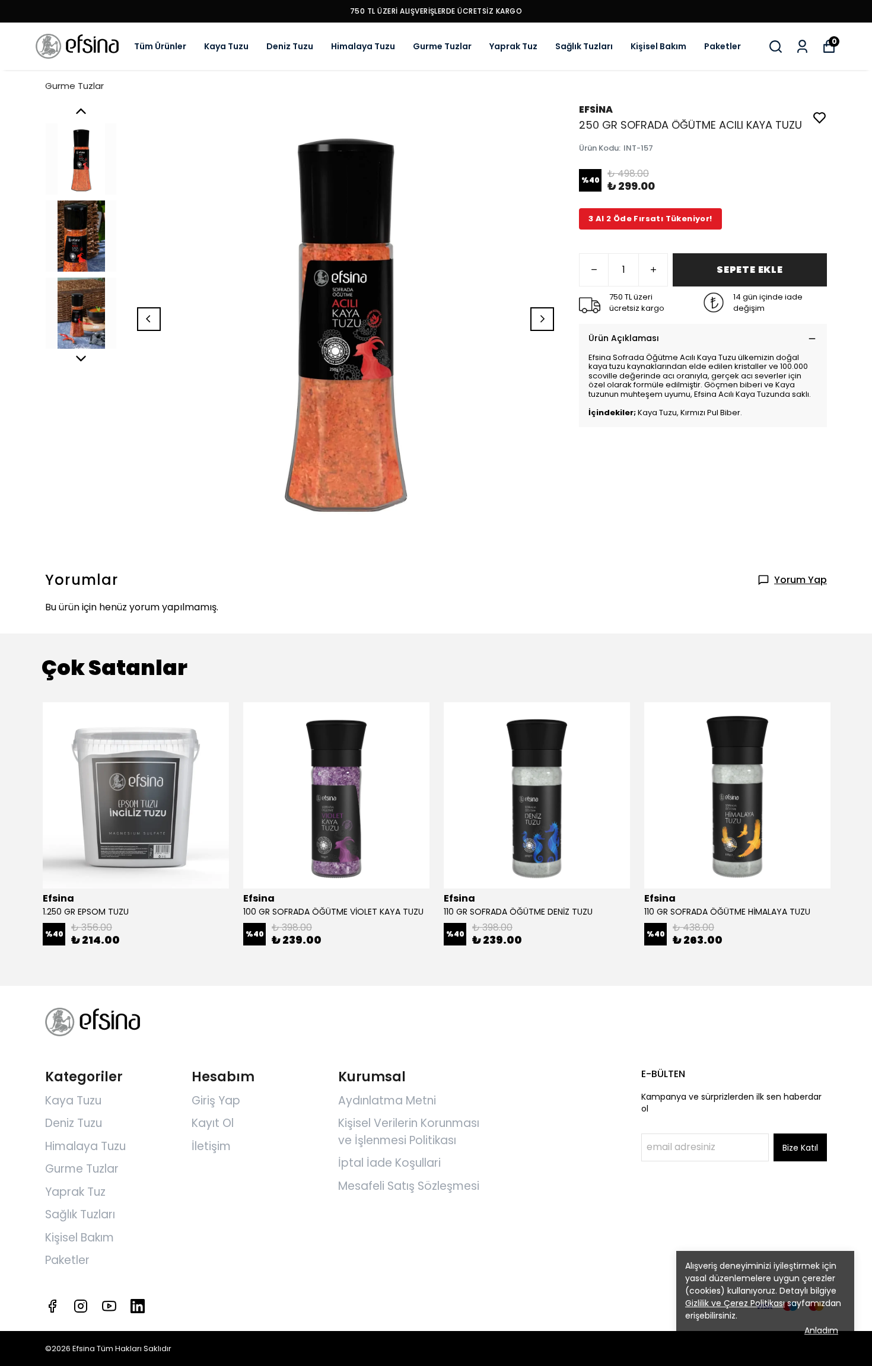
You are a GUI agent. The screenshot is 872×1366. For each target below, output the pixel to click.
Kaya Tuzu (226, 46)
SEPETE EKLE (750, 269)
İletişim (211, 1146)
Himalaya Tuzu (363, 46)
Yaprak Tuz (513, 46)
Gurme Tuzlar (442, 46)
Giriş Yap (216, 1101)
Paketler (722, 46)
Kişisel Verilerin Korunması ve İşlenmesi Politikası (408, 1131)
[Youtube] (109, 1306)
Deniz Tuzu (289, 46)
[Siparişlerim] (802, 46)
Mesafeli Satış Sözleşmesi (408, 1186)
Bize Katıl (800, 1148)
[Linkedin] (138, 1306)
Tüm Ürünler (160, 46)
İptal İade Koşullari (389, 1163)
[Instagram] (81, 1306)
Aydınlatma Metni (387, 1101)
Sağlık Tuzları (584, 46)
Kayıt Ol (213, 1123)
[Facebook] (52, 1306)
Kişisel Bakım (658, 46)
